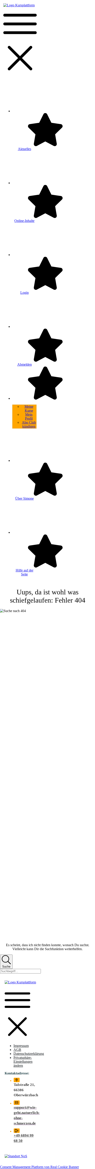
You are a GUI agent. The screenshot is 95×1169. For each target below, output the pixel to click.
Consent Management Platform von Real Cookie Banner (39, 1167)
